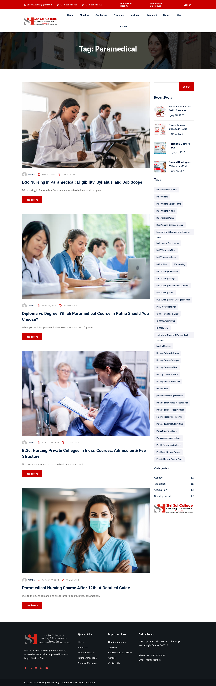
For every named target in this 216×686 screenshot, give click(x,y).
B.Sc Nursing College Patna (168, 203)
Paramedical (162, 388)
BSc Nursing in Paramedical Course (172, 285)
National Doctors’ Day (180, 146)
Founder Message (87, 657)
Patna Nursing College (166, 431)
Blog (179, 15)
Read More (32, 199)
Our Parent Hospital (126, 4)
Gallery (166, 15)
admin (31, 174)
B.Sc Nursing (162, 196)
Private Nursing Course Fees (169, 459)
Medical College (163, 346)
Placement (151, 15)
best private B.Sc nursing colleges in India (173, 233)
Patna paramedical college (168, 438)
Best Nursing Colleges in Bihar (170, 225)
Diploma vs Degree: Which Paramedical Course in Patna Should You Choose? (85, 317)
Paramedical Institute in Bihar (169, 424)
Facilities (134, 15)
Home (70, 15)
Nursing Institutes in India (168, 381)
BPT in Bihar (161, 264)
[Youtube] (36, 668)
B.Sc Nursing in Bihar (165, 210)
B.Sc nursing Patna (165, 218)
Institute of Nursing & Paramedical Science (172, 336)
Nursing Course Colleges (167, 360)
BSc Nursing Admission (167, 271)
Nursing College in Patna (167, 353)
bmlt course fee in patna (167, 243)
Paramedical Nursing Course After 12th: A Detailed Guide (76, 588)
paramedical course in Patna (169, 416)
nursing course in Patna (167, 374)
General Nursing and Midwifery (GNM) (180, 164)
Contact (124, 26)
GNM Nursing (162, 328)
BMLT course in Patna (166, 257)
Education (160, 483)
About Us (84, 15)
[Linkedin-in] (46, 668)
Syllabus (112, 647)
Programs (118, 15)
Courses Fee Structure (120, 652)
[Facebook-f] (25, 668)
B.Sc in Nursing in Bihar (166, 189)
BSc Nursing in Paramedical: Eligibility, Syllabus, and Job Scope (82, 182)
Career (187, 4)
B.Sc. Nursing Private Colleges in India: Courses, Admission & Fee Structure (84, 454)
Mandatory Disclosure (156, 4)
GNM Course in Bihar (165, 321)
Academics (101, 15)
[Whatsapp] (41, 668)
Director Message (87, 663)
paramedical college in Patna (169, 395)
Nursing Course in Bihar (167, 367)
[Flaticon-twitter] (31, 668)
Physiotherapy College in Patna (178, 127)
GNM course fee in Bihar (167, 313)
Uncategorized (162, 496)
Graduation (160, 489)
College (158, 477)
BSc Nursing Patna (164, 292)
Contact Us (114, 663)
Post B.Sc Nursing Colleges (168, 445)
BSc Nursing (179, 264)
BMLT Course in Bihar (166, 250)
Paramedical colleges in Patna (170, 409)
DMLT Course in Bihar (166, 306)
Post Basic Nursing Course (168, 452)
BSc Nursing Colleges (166, 278)
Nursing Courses (117, 642)
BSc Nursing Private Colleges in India (173, 299)
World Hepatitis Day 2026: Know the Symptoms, (180, 109)
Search (186, 86)
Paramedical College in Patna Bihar (172, 402)
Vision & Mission (86, 652)
